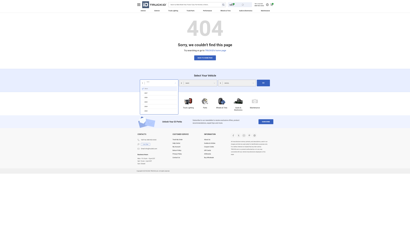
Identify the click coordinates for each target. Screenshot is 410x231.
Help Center (176, 143)
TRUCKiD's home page (215, 50)
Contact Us (176, 157)
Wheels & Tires (225, 11)
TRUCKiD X (238, 135)
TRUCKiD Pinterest (249, 135)
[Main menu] (138, 4)
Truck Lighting (173, 11)
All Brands (207, 154)
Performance (207, 11)
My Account (176, 147)
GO (263, 83)
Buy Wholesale (209, 157)
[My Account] (267, 4)
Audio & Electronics (245, 11)
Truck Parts (190, 11)
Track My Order (178, 139)
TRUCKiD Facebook (233, 135)
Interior (143, 11)
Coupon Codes (209, 147)
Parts (205, 108)
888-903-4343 (259, 6)
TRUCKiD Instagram (254, 135)
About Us (207, 139)
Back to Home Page (205, 58)
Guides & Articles (209, 143)
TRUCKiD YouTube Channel (244, 135)
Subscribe (266, 122)
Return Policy (177, 150)
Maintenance (265, 11)
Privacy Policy (177, 154)
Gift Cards (207, 150)
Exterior (157, 11)
